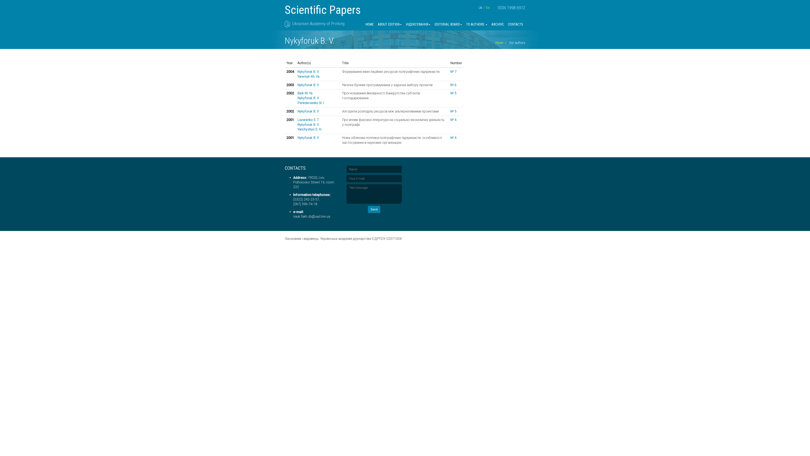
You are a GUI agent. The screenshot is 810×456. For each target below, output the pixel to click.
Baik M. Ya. (305, 93)
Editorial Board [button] (447, 24)
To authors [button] (475, 24)
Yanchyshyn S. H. (309, 129)
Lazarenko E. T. (308, 120)
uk (480, 8)
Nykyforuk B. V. (308, 72)
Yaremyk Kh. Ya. (308, 77)
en (488, 8)
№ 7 (453, 72)
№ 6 (453, 85)
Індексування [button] (417, 24)
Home (369, 24)
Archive (497, 24)
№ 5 (453, 93)
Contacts (515, 24)
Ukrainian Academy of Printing (318, 23)
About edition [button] (389, 24)
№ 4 (453, 120)
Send (374, 209)
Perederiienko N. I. (311, 103)
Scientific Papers (323, 9)
